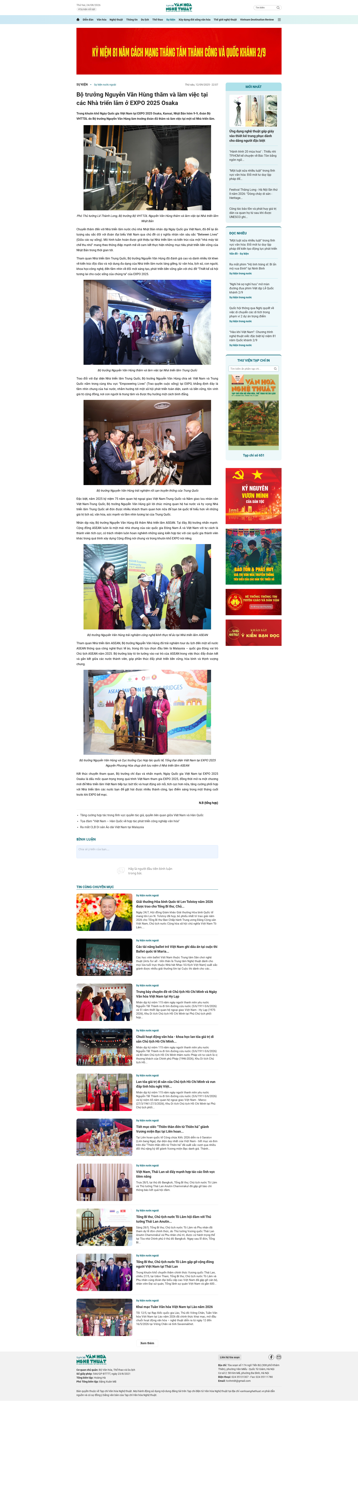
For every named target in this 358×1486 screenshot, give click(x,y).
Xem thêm (147, 1343)
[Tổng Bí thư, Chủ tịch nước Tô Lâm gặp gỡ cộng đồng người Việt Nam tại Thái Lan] (104, 1272)
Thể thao (157, 19)
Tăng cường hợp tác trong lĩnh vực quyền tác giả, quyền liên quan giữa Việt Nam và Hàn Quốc (141, 815)
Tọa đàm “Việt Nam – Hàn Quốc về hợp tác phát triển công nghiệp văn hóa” (130, 821)
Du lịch (145, 19)
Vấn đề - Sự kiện (239, 253)
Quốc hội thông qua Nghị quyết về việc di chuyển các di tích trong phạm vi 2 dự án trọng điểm (251, 312)
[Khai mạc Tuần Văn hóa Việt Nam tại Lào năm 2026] (104, 1317)
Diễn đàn (88, 19)
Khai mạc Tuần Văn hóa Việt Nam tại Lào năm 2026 (174, 1307)
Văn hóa (101, 19)
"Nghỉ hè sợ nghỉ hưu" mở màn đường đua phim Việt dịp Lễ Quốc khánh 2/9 (251, 288)
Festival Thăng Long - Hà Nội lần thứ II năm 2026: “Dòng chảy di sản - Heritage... (253, 194)
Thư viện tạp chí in (253, 360)
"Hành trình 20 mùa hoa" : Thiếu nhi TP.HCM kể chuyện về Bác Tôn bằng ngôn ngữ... (253, 156)
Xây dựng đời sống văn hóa (195, 19)
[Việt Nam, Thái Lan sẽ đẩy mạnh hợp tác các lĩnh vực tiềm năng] (104, 1182)
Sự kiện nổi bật (87, 9)
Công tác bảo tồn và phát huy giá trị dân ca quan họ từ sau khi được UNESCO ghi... (252, 213)
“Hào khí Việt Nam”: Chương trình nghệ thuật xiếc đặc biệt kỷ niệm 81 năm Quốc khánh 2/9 (252, 336)
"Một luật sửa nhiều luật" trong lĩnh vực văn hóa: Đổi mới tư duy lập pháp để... (252, 175)
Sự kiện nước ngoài (105, 84)
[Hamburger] (279, 19)
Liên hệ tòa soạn (230, 1357)
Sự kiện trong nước (240, 273)
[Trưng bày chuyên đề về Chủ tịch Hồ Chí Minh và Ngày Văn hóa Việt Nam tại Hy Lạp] (104, 1002)
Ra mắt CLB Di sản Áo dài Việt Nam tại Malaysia (112, 827)
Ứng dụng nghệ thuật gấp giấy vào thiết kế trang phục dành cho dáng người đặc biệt (251, 136)
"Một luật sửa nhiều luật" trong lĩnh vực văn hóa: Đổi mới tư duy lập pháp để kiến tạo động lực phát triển (253, 244)
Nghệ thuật (116, 19)
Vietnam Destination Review (257, 19)
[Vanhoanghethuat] (77, 19)
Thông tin (132, 19)
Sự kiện (170, 19)
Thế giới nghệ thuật (225, 19)
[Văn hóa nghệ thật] (91, 1363)
